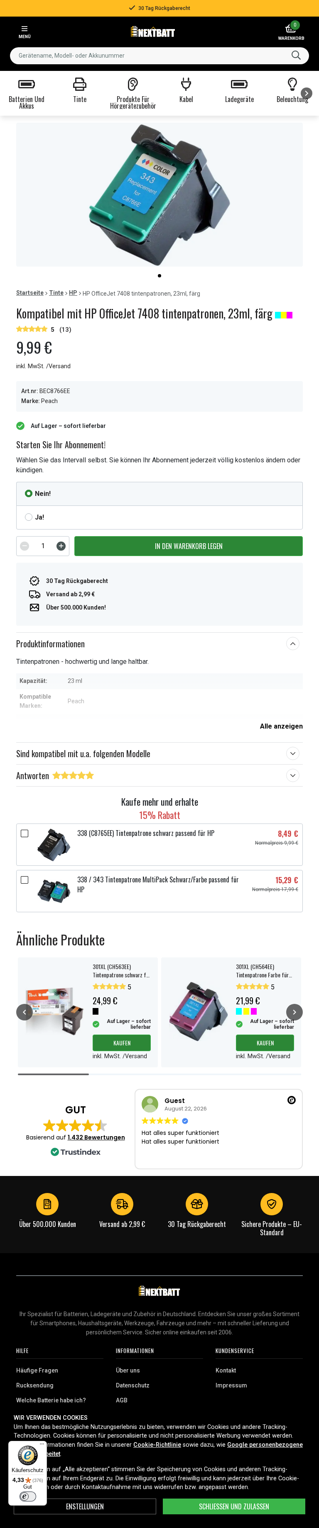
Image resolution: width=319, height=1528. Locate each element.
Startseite (30, 292)
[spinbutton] (42, 546)
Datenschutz (133, 1385)
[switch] (28, 1496)
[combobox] (159, 55)
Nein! (43, 494)
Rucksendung (35, 1385)
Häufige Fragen (37, 1370)
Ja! (39, 517)
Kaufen (121, 1042)
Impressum (231, 1385)
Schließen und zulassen (234, 1506)
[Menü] (42, 1446)
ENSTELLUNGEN (85, 1506)
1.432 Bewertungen (96, 1137)
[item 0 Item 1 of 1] (159, 194)
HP (73, 292)
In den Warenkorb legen (189, 546)
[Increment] (61, 546)
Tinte (56, 292)
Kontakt (226, 1370)
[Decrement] (24, 546)
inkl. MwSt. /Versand (43, 366)
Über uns (128, 1370)
